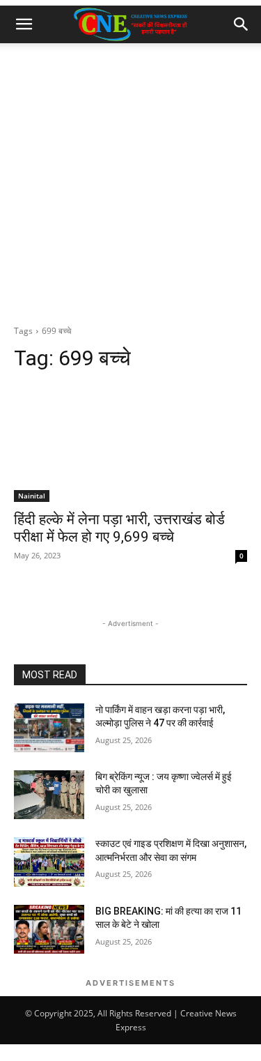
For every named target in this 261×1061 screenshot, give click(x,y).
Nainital (31, 496)
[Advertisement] (130, 181)
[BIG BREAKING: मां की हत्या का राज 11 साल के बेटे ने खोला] (49, 929)
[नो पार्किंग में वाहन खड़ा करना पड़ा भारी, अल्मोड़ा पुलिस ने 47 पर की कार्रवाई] (49, 727)
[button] (23, 24)
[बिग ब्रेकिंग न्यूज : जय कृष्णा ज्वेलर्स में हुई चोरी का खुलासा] (49, 794)
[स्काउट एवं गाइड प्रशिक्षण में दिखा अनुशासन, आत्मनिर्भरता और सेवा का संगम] (49, 861)
